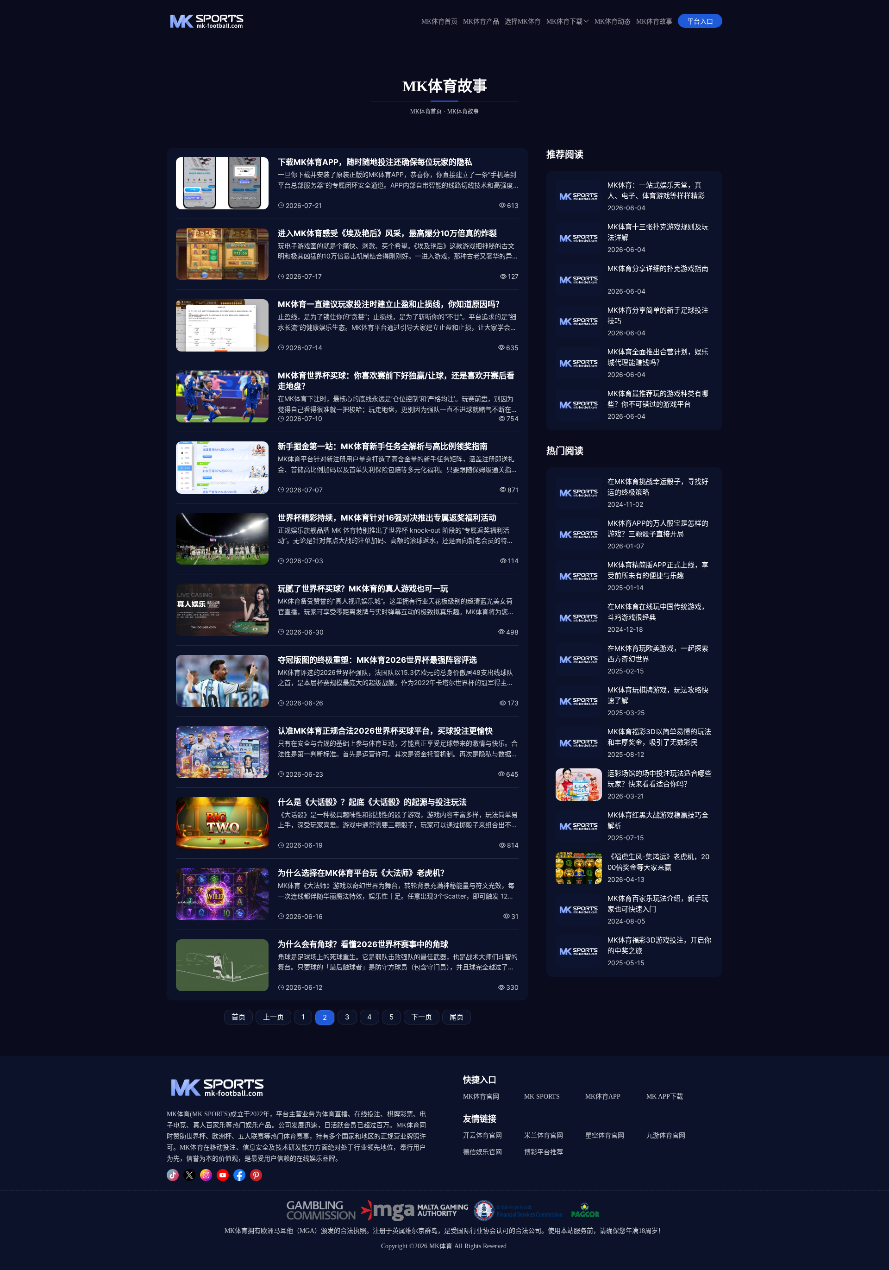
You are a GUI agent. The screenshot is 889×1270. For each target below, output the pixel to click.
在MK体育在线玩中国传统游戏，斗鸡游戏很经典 (657, 612)
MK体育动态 (613, 21)
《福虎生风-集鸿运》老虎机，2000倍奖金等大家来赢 (658, 862)
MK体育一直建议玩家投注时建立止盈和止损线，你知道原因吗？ (390, 304)
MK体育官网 (481, 1096)
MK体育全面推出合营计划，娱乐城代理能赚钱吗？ (657, 357)
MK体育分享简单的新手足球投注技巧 (657, 315)
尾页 (456, 1016)
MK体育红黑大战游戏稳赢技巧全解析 (657, 820)
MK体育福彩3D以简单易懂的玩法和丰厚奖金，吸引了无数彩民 (659, 737)
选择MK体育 (523, 21)
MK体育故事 (654, 21)
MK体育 (236, 1230)
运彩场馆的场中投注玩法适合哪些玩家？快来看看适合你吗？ (659, 778)
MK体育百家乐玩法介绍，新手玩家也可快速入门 (657, 903)
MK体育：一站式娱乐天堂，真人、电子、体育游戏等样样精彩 (656, 190)
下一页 (421, 1016)
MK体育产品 (481, 21)
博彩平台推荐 (543, 1152)
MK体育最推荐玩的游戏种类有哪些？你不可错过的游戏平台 (657, 399)
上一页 (273, 1016)
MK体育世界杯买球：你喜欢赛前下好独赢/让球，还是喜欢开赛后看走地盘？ (396, 381)
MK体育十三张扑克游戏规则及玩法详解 (657, 232)
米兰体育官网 (543, 1135)
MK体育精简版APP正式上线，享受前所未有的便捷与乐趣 (657, 570)
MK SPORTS (542, 1096)
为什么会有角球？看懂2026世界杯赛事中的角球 (363, 944)
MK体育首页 (439, 21)
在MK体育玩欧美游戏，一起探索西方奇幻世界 (657, 653)
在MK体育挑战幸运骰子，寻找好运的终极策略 (657, 487)
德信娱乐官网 (482, 1152)
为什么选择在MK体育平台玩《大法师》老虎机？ (363, 873)
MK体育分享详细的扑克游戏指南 (657, 268)
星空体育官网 (604, 1135)
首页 (238, 1016)
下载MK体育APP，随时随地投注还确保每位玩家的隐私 (375, 162)
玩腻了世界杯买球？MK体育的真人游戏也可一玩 (363, 588)
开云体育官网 (482, 1135)
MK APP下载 (664, 1096)
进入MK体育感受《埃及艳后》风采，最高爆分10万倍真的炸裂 (387, 233)
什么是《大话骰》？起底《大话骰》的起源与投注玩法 (372, 802)
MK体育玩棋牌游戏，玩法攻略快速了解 (657, 695)
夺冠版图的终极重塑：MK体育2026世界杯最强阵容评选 (377, 660)
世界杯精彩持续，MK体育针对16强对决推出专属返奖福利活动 (387, 517)
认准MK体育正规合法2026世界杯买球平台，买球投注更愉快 (385, 731)
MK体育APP (602, 1096)
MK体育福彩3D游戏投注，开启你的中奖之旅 (659, 945)
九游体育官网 (665, 1135)
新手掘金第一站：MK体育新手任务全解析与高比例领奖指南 (383, 446)
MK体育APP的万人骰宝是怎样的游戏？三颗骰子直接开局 (657, 528)
